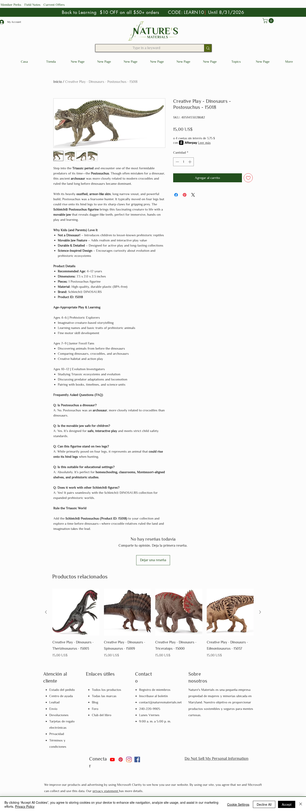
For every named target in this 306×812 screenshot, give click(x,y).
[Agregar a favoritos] (248, 178)
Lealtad (54, 702)
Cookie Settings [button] (238, 804)
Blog (95, 702)
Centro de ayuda (61, 696)
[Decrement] (177, 162)
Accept (286, 804)
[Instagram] (129, 759)
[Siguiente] (260, 612)
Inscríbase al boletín (153, 696)
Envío (53, 709)
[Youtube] (112, 759)
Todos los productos (106, 690)
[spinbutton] (183, 162)
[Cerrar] (300, 804)
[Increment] (190, 162)
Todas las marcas (104, 696)
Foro (95, 709)
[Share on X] (193, 195)
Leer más (204, 142)
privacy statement (106, 791)
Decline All (264, 804)
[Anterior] (46, 612)
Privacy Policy (24, 806)
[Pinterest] (120, 759)
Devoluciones (59, 715)
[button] (269, 20)
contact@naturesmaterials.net (160, 702)
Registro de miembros (154, 690)
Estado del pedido (62, 690)
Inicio (57, 82)
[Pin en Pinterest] (184, 195)
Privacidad (56, 734)
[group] (153, 624)
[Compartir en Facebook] (176, 195)
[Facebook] (137, 759)
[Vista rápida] (75, 612)
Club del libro (101, 715)
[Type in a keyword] (207, 48)
